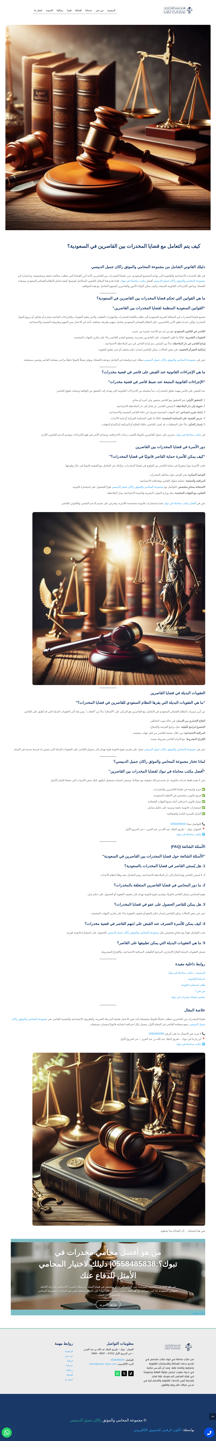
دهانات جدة (177, 1400)
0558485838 (178, 824)
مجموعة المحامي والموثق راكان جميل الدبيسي (179, 280)
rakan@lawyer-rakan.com (102, 1363)
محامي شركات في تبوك (171, 1401)
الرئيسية (111, 10)
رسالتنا (60, 10)
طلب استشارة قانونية (193, 984)
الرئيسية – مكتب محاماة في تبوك (186, 972)
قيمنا (69, 10)
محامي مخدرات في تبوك (170, 1400)
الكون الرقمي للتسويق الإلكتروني (157, 1430)
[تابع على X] (124, 1373)
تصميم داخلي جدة (174, 1400)
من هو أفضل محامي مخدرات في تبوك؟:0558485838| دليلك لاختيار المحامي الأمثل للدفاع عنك (108, 1264)
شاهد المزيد (108, 1304)
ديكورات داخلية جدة (173, 1401)
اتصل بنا (38, 10)
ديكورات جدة (176, 1400)
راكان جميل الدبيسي (86, 1420)
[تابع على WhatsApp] (117, 1373)
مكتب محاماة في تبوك (133, 280)
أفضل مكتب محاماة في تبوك (180, 503)
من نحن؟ (200, 991)
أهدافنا (78, 10)
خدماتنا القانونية (196, 978)
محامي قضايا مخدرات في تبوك (188, 997)
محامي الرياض (176, 1400)
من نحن (100, 10)
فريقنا (70, 1360)
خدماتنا (88, 10)
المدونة (49, 10)
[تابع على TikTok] (131, 1373)
